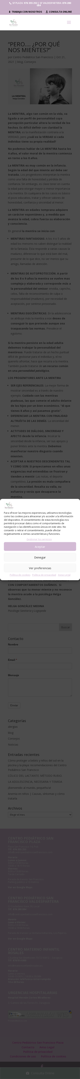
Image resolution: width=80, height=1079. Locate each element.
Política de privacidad (44, 575)
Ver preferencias (40, 568)
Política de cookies (20, 575)
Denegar (40, 557)
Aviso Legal (64, 575)
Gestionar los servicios (39, 539)
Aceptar (40, 546)
